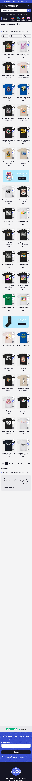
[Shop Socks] (16, 327)
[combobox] (14, 10)
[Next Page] (29, 463)
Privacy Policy (21, 756)
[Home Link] (11, 6)
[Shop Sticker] (16, 181)
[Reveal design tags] (13, 50)
